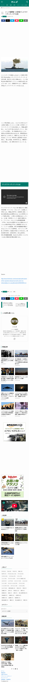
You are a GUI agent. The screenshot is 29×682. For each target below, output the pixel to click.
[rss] (17, 669)
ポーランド (14, 585)
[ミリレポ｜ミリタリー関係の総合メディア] (14, 2)
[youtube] (15, 669)
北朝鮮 (4, 590)
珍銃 (10, 593)
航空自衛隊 (5, 600)
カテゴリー (3, 608)
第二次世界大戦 (23, 593)
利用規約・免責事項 (6, 679)
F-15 (4, 571)
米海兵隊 (4, 595)
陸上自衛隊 (18, 600)
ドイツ (4, 583)
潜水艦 (4, 593)
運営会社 (3, 672)
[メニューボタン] (2, 2)
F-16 (9, 571)
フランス (21, 583)
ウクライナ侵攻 (21, 578)
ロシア (4, 588)
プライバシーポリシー (6, 676)
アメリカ (20, 573)
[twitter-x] (13, 669)
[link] (14, 339)
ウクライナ (11, 578)
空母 (14, 291)
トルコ (25, 581)
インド (10, 291)
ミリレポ (14, 326)
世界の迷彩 (12, 588)
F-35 (15, 571)
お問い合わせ (4, 674)
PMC (20, 571)
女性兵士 (16, 590)
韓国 (25, 600)
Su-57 (4, 573)
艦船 (12, 600)
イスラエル (12, 576)
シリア (10, 581)
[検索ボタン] (27, 2)
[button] (3, 20)
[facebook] (11, 669)
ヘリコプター (5, 585)
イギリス (4, 576)
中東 (24, 588)
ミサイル (21, 585)
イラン (19, 576)
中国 (19, 588)
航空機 (17, 597)
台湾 (10, 590)
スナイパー (17, 581)
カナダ (4, 581)
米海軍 (11, 595)
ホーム (2, 671)
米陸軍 (4, 597)
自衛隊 (11, 597)
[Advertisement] (14, 38)
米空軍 (18, 595)
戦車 (22, 590)
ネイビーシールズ (12, 583)
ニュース (4, 16)
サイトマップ (4, 677)
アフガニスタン (12, 573)
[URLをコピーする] (26, 20)
